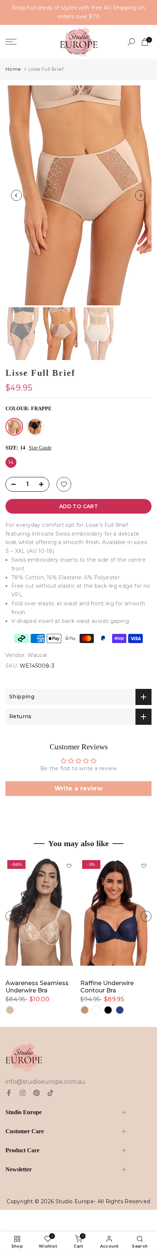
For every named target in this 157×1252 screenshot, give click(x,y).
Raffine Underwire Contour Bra (107, 987)
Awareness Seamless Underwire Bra (37, 987)
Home (13, 69)
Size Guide (40, 448)
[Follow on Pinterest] (36, 1092)
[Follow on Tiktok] (50, 1092)
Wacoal (37, 655)
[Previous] (16, 195)
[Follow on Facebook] (8, 1092)
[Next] (140, 195)
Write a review (78, 788)
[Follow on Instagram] (22, 1092)
